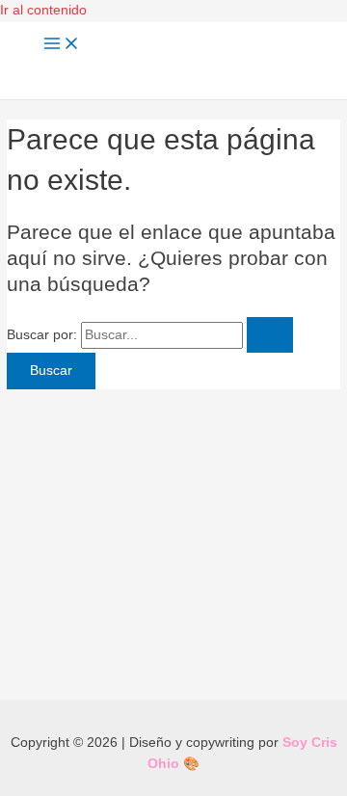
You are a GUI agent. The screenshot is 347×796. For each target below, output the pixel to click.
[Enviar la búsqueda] (270, 335)
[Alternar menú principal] (61, 44)
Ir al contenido (43, 10)
